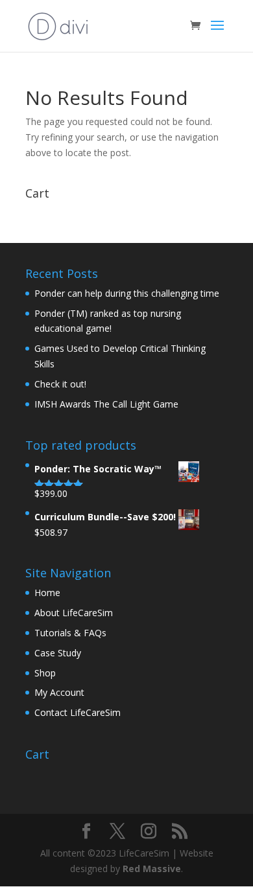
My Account (59, 692)
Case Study (57, 653)
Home (47, 592)
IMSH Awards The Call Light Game (106, 404)
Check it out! (60, 384)
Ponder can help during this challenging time (126, 293)
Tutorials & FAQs (70, 633)
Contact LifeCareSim (77, 712)
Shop (45, 673)
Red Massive (152, 868)
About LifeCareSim (73, 612)
